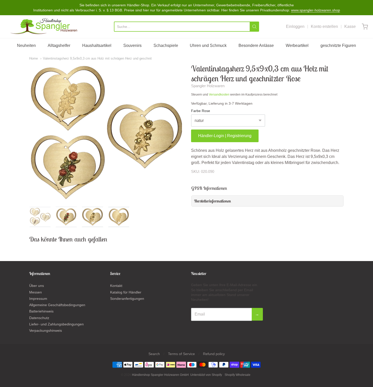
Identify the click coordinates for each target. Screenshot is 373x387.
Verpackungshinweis (45, 330)
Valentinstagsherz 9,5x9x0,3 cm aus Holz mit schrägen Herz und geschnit (97, 58)
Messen (35, 292)
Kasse (350, 26)
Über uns (36, 286)
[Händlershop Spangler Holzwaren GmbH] (44, 26)
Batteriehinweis (41, 311)
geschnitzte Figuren (338, 45)
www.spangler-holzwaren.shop (315, 10)
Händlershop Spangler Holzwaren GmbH (160, 375)
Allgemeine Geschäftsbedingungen (57, 305)
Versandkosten (219, 94)
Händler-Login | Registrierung (224, 136)
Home (33, 58)
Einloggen (295, 26)
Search (154, 354)
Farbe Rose (200, 111)
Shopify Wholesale (237, 375)
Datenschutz (39, 318)
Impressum (38, 299)
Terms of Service (181, 354)
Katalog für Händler (125, 292)
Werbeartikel (297, 45)
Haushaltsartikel (96, 45)
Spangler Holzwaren (208, 86)
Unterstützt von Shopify (206, 375)
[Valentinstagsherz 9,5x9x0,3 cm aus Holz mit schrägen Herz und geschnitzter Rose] (40, 217)
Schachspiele (166, 45)
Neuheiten (26, 45)
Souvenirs (132, 45)
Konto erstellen (324, 26)
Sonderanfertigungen (127, 299)
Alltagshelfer (59, 45)
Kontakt (116, 286)
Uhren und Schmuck (208, 45)
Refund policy (214, 354)
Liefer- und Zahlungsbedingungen (56, 324)
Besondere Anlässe (256, 45)
